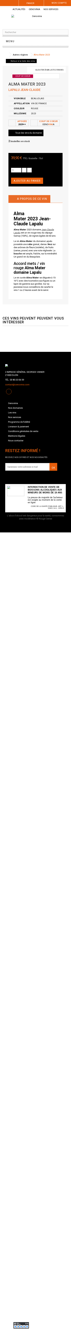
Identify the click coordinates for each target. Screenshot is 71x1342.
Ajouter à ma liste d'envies (50, 70)
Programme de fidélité (19, 422)
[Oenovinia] (35, 19)
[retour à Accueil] (6, 55)
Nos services (51, 9)
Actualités (19, 9)
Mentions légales (16, 436)
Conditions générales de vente (23, 431)
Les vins (12, 412)
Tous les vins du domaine (28, 133)
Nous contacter (15, 440)
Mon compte (59, 3)
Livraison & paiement (18, 426)
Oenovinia (34, 9)
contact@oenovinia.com (17, 384)
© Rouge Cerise (44, 518)
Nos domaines (15, 408)
